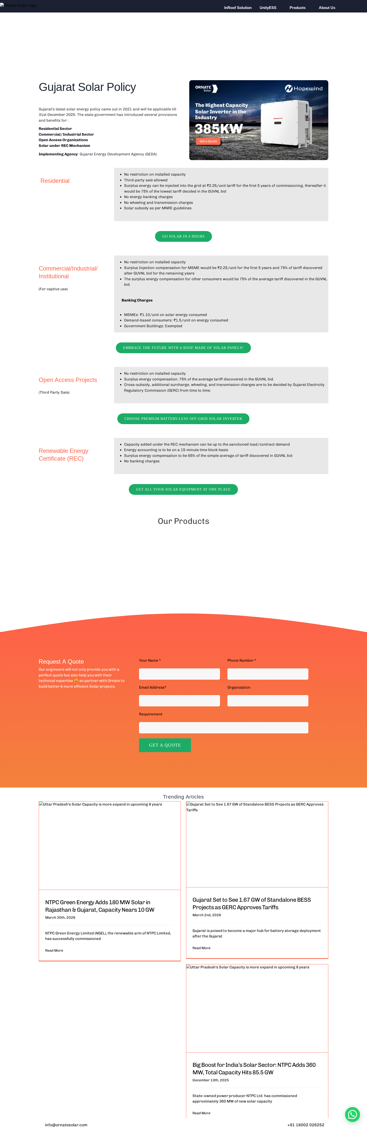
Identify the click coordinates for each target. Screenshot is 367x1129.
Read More (54, 950)
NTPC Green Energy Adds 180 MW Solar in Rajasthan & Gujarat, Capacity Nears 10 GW (99, 906)
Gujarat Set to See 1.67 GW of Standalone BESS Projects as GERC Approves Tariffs (251, 903)
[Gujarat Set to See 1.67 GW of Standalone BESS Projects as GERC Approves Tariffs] (257, 844)
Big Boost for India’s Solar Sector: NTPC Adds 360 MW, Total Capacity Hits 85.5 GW (254, 1068)
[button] (350, 7)
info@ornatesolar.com (66, 1125)
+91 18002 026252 (305, 1125)
